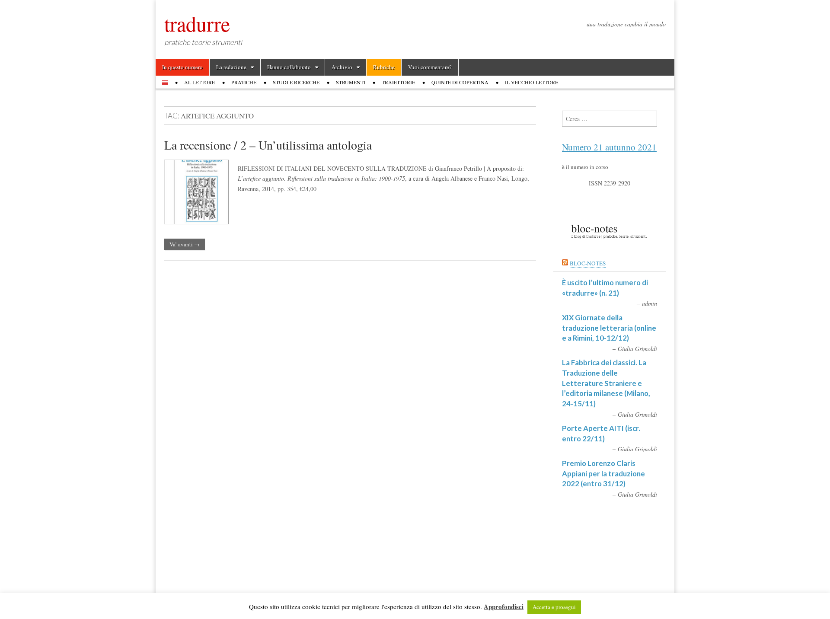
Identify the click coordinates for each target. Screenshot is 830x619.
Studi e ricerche (296, 82)
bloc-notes (588, 263)
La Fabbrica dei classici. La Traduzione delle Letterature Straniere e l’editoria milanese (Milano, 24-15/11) (606, 383)
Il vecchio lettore (531, 82)
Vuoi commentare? (430, 67)
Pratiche (243, 82)
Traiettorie (398, 82)
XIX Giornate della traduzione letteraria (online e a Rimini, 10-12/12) (609, 327)
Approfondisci (504, 606)
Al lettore (199, 82)
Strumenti (350, 82)
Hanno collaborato (289, 67)
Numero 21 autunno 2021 (609, 147)
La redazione (231, 67)
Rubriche (384, 67)
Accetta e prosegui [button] (554, 607)
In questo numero (182, 67)
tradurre (197, 23)
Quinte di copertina (459, 82)
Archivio (342, 67)
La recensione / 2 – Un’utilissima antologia (268, 145)
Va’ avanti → (184, 244)
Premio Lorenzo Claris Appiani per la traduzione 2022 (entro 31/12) (603, 473)
